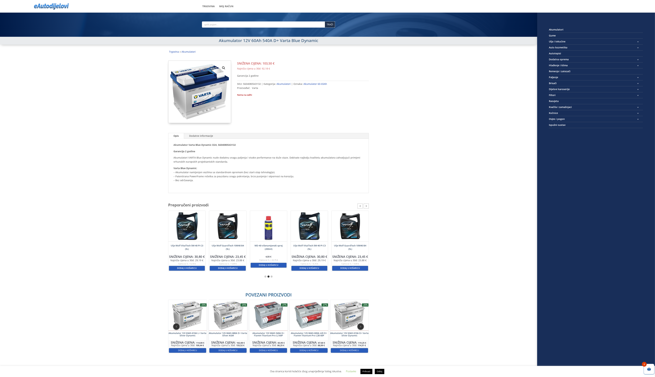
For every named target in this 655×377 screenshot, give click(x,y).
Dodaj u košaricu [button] (187, 268)
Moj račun (226, 6)
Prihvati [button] (366, 371)
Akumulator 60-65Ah (315, 83)
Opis (176, 135)
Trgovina (208, 6)
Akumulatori (188, 51)
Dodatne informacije (201, 135)
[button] (224, 68)
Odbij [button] (379, 371)
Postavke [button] (351, 371)
